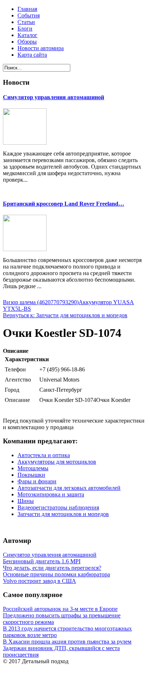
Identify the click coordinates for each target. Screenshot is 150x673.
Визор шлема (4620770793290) (41, 302)
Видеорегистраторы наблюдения (58, 507)
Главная (27, 9)
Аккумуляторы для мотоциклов (56, 462)
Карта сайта (32, 55)
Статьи (26, 22)
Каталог (27, 35)
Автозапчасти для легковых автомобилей (69, 488)
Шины (25, 501)
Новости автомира (40, 48)
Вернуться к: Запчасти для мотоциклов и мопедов (65, 315)
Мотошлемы (32, 468)
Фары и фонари (36, 481)
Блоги (24, 28)
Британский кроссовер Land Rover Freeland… (63, 204)
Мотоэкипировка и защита (50, 494)
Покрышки (31, 475)
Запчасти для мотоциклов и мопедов (63, 514)
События (28, 15)
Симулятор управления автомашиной (53, 97)
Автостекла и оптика (43, 455)
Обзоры (27, 42)
